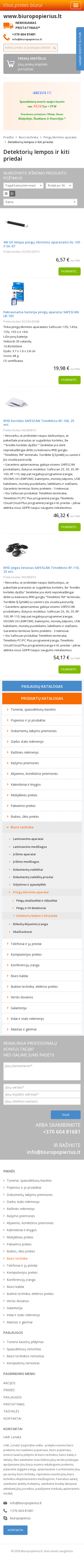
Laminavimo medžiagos (30, 847)
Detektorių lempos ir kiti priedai (30, 142)
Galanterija (18, 1008)
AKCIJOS (9, 1383)
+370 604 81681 (22, 1511)
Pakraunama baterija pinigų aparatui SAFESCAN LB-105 (41, 314)
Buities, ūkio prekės (25, 816)
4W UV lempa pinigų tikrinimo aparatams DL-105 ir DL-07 (41, 244)
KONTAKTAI (12, 1418)
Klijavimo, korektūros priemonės (34, 773)
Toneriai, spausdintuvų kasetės (33, 709)
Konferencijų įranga (25, 965)
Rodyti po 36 (56, 185)
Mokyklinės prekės (24, 795)
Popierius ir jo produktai (28, 720)
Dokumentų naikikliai (28, 869)
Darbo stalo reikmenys (27, 741)
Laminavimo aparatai (28, 839)
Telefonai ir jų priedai (26, 944)
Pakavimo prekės (23, 806)
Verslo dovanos (22, 997)
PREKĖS (9, 1390)
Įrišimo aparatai (24, 854)
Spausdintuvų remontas (24, 1349)
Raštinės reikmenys (25, 752)
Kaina (9, 202)
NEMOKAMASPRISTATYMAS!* (27, 25)
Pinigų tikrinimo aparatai (59, 137)
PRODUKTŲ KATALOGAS (42, 698)
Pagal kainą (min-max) (21, 185)
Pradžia (8, 137)
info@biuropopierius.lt (54, 1151)
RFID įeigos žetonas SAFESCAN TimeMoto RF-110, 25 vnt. (41, 570)
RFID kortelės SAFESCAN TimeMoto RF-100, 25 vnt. (38, 423)
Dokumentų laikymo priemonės (34, 731)
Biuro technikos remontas (25, 1356)
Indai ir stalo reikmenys (27, 1018)
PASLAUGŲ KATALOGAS (42, 686)
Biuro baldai (19, 976)
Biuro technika (28, 137)
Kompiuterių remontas (23, 1363)
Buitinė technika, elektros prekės (34, 986)
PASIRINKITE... (69, 271)
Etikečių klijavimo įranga (30, 924)
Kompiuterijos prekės (26, 954)
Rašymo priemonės (25, 763)
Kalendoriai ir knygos (26, 784)
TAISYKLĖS (11, 1411)
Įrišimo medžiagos (26, 862)
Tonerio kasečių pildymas (25, 1342)
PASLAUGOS (12, 1397)
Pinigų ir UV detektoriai (31, 908)
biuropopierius (20, 1518)
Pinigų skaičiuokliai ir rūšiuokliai (36, 901)
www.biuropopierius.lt (32, 16)
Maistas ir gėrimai (24, 1029)
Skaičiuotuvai (22, 932)
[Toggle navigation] (76, 5)
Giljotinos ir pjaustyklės (29, 884)
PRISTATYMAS (14, 1404)
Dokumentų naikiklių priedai (33, 877)
